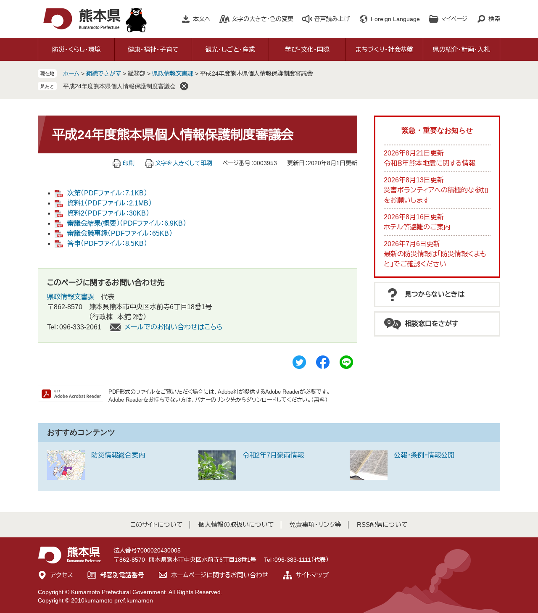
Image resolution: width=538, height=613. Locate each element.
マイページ (454, 19)
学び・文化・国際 (307, 49)
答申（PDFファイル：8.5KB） (107, 243)
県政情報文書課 (172, 73)
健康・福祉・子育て (153, 49)
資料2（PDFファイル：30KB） (108, 213)
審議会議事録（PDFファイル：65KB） (119, 233)
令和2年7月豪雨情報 (273, 455)
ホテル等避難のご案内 (417, 227)
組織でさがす (103, 73)
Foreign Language (395, 19)
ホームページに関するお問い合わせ (220, 575)
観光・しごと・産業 (230, 49)
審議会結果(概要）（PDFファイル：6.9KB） (126, 223)
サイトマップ (312, 575)
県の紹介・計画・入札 (461, 49)
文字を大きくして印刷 (183, 163)
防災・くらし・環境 (76, 49)
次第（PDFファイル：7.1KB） (107, 193)
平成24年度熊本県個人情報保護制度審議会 (119, 86)
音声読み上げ (332, 19)
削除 (184, 86)
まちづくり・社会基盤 (384, 49)
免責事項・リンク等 (315, 524)
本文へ (202, 19)
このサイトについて (156, 524)
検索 (494, 19)
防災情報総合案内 (118, 455)
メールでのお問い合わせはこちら (173, 327)
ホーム (71, 73)
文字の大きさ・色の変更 (262, 19)
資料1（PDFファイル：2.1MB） (109, 203)
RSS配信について (382, 524)
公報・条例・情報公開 (424, 455)
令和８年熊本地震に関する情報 (429, 163)
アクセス (61, 575)
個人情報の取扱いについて (236, 524)
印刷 (128, 163)
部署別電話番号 (122, 575)
